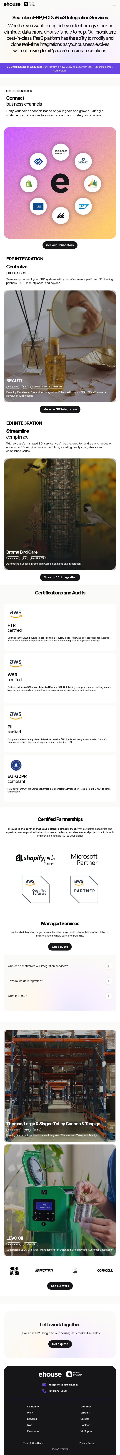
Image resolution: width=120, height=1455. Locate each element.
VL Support (86, 1431)
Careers (84, 1418)
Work (30, 1412)
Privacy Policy (87, 1443)
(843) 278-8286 (58, 1391)
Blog (29, 1425)
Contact (85, 1425)
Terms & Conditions (33, 1443)
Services (32, 1418)
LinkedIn (85, 1412)
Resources (33, 1431)
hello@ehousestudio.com (63, 1384)
